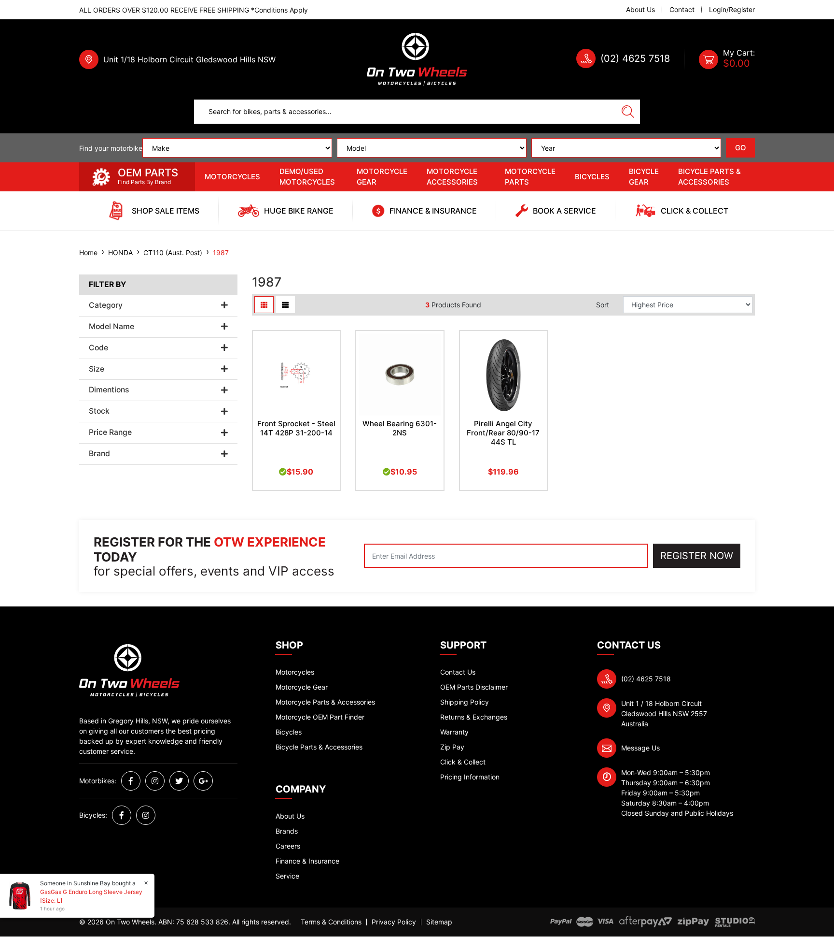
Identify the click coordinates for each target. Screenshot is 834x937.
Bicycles (592, 176)
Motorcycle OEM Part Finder (320, 717)
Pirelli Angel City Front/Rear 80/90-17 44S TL (503, 433)
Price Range (110, 432)
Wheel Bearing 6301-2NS (399, 428)
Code (98, 348)
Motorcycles (232, 176)
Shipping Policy (464, 702)
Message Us (640, 748)
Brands (287, 831)
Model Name (111, 326)
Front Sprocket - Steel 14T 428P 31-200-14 (296, 428)
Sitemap (439, 922)
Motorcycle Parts (530, 177)
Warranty (454, 732)
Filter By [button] (107, 284)
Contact (682, 9)
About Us (640, 9)
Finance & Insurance (307, 861)
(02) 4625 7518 (635, 58)
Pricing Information (470, 777)
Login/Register (732, 9)
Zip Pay (452, 747)
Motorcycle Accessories (452, 177)
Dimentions (109, 390)
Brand (99, 453)
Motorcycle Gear (382, 177)
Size (96, 369)
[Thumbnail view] (264, 304)
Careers (288, 846)
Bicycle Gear (644, 177)
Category (106, 305)
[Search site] (628, 112)
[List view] (285, 304)
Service (287, 876)
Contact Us (457, 672)
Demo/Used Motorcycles (307, 177)
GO (740, 147)
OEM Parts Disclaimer (474, 687)
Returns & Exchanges (473, 717)
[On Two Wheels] (417, 59)
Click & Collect (463, 762)
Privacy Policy (394, 922)
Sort (602, 305)
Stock (99, 411)
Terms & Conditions (331, 922)
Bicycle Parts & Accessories (709, 177)
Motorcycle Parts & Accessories (325, 702)
